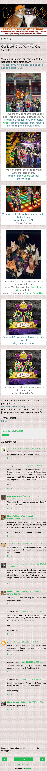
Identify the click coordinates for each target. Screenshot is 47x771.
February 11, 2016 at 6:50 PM (30, 612)
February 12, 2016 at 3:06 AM (30, 662)
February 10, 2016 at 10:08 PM (30, 466)
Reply (9, 458)
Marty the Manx (13, 702)
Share (6, 435)
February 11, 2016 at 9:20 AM (30, 544)
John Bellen (12, 544)
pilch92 (10, 642)
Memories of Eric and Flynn (19, 592)
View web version (23, 764)
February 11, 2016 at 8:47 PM (26, 642)
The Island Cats (14, 448)
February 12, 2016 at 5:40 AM (30, 679)
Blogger (28, 768)
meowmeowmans (14, 496)
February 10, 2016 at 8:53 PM (33, 448)
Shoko (6, 123)
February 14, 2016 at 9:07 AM (33, 702)
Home (23, 759)
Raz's (27, 387)
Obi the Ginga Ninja (34, 293)
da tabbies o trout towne (17, 564)
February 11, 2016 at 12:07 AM (26, 519)
